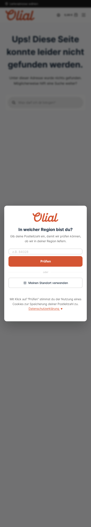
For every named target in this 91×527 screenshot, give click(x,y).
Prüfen (45, 261)
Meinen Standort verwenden (48, 283)
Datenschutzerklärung (46, 308)
